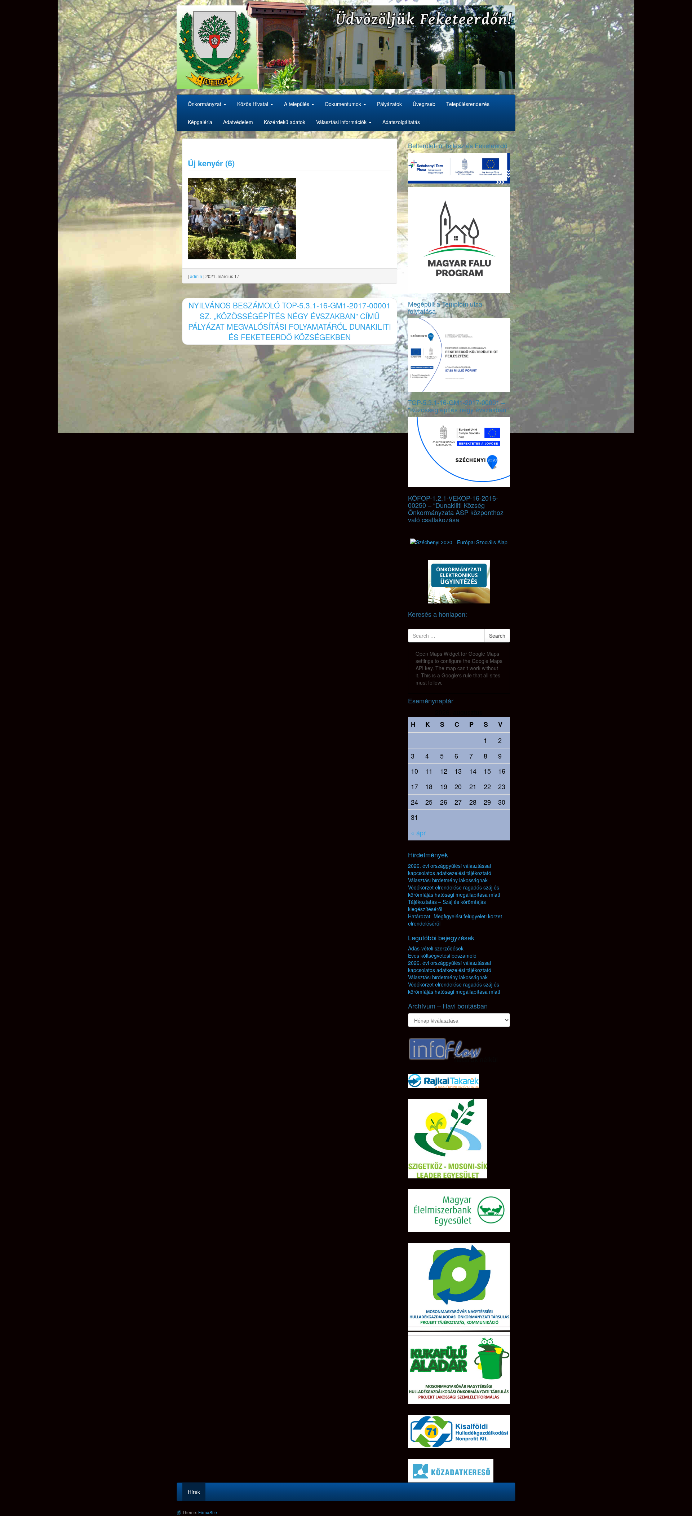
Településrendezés (467, 103)
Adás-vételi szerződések (435, 948)
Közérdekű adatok (284, 122)
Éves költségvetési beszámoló (442, 955)
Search (497, 635)
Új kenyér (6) (211, 163)
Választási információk (342, 122)
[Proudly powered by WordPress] (179, 1512)
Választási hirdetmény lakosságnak (448, 880)
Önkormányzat (205, 103)
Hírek (194, 1491)
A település (297, 103)
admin (196, 276)
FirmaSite (207, 1512)
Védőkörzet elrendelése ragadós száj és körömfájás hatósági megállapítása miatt (454, 891)
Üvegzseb (424, 103)
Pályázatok (389, 103)
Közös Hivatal (253, 103)
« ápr (418, 832)
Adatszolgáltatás (401, 122)
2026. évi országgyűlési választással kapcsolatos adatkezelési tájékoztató (449, 869)
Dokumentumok (344, 103)
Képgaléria (200, 122)
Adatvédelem (238, 122)
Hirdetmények (428, 854)
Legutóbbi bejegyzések (441, 937)
